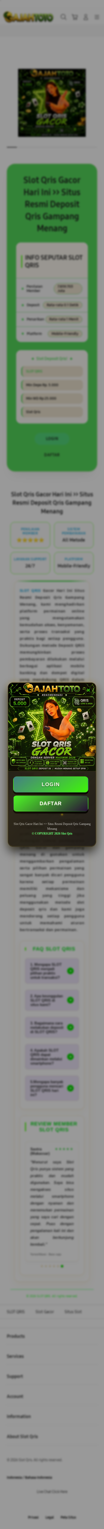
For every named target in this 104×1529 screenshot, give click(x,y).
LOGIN (51, 784)
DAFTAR (51, 803)
